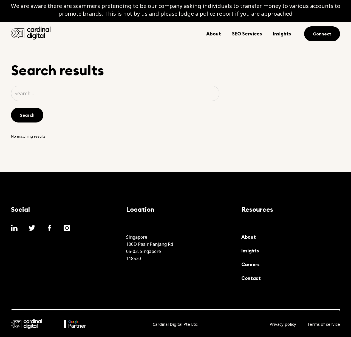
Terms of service (323, 324)
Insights (250, 251)
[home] (30, 33)
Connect (322, 34)
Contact (251, 278)
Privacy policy (283, 324)
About (248, 237)
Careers (250, 264)
